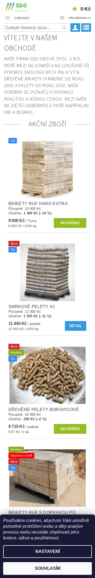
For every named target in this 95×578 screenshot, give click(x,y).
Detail (75, 326)
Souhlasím (47, 568)
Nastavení (47, 551)
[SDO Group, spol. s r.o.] (17, 7)
